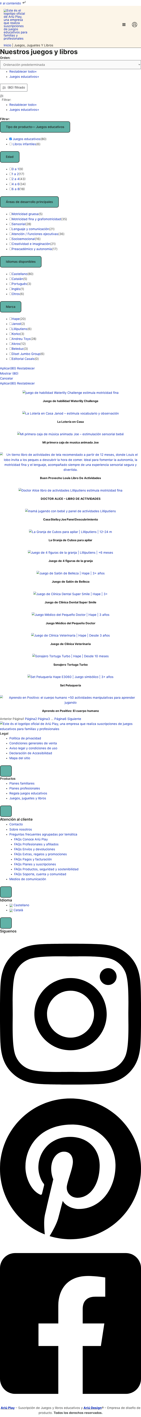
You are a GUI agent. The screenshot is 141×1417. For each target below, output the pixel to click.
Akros (16, 344)
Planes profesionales (24, 788)
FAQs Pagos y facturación (33, 859)
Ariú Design (93, 1408)
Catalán (17, 279)
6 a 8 (15, 189)
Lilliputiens (19, 329)
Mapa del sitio (19, 758)
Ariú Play (8, 1408)
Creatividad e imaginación (31, 244)
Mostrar (9, 373)
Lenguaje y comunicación (30, 229)
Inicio (7, 45)
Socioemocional (23, 239)
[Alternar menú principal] (124, 24)
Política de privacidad (25, 738)
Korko (16, 334)
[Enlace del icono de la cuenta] (134, 24)
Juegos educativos (26, 139)
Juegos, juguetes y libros (27, 798)
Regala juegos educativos (28, 793)
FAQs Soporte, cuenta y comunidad (40, 874)
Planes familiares (22, 783)
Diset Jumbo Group (26, 354)
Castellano (19, 274)
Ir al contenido (11, 3)
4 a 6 (15, 184)
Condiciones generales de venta (33, 743)
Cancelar (6, 378)
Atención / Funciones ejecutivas (35, 234)
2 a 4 (15, 179)
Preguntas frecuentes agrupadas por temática (43, 834)
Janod (16, 324)
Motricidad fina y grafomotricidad (36, 219)
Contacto (16, 824)
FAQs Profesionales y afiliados (36, 844)
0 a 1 (15, 169)
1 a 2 (15, 174)
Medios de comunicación (27, 879)
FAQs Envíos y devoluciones (34, 849)
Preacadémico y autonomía (32, 249)
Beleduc (18, 349)
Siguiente (74, 719)
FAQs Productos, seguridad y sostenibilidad (46, 869)
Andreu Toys (21, 339)
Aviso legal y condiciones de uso (33, 748)
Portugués (19, 284)
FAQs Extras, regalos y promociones (40, 854)
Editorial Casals (23, 359)
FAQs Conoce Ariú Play (31, 839)
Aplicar (8, 368)
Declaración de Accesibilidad (30, 753)
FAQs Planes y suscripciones (35, 864)
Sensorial (18, 224)
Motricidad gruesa (25, 214)
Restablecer (26, 368)
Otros (16, 294)
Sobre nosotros (20, 829)
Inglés (16, 289)
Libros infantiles (24, 144)
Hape (16, 319)
